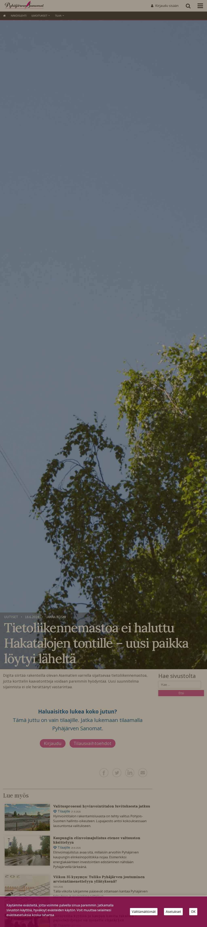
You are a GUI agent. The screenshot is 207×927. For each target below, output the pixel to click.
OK (193, 911)
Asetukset (173, 911)
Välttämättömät (144, 911)
